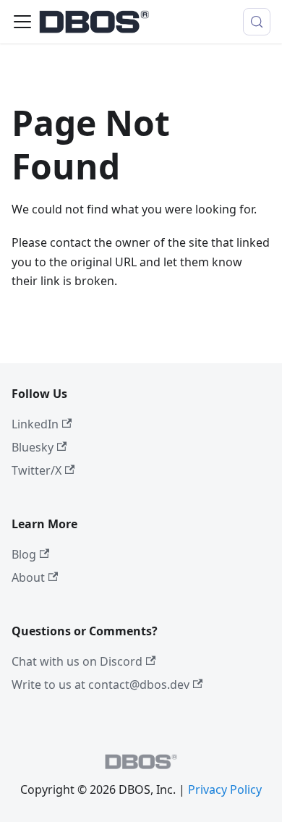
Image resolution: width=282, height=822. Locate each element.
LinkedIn (35, 424)
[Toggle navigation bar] (22, 22)
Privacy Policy (225, 789)
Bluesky (33, 447)
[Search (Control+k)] (256, 21)
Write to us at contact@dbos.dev (100, 684)
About (28, 577)
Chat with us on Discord (77, 661)
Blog (24, 554)
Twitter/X (36, 470)
